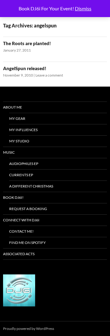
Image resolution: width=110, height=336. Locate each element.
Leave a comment (49, 75)
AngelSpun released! (24, 68)
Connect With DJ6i (21, 220)
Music (9, 152)
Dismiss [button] (83, 8)
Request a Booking (28, 208)
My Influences (23, 129)
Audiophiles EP (23, 163)
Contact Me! (21, 231)
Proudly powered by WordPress (28, 328)
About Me (12, 107)
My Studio (19, 141)
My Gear (17, 118)
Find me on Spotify (27, 242)
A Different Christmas (31, 186)
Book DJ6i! (13, 197)
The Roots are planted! (27, 43)
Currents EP (21, 175)
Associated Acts (19, 254)
